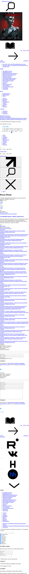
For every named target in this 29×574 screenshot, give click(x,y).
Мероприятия (6, 101)
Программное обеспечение (9, 79)
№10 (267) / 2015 (4, 212)
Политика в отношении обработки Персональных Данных (13, 118)
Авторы (4, 103)
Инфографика (6, 94)
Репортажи (5, 87)
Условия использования (5, 117)
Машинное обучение (7, 75)
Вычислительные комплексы (9, 74)
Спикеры (5, 104)
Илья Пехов (2, 226)
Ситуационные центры (8, 86)
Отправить (3, 561)
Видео (4, 96)
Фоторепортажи (6, 93)
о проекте (2, 108)
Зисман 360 (5, 89)
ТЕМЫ (1, 68)
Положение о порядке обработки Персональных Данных (13, 119)
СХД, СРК (5, 81)
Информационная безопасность (10, 73)
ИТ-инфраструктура (7, 71)
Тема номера (14, 213)
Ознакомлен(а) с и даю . (12, 364)
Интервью (5, 99)
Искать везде (5, 534)
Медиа (1, 91)
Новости (5, 100)
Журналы (5, 106)
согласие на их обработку (19, 364)
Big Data (5, 83)
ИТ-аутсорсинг (6, 85)
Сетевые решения (7, 77)
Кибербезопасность (7, 72)
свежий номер (3, 151)
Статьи (4, 98)
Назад (4, 191)
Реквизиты (5, 113)
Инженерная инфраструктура (9, 78)
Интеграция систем (7, 84)
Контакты (5, 112)
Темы (4, 135)
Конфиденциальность (5, 115)
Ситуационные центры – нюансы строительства (12, 216)
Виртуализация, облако (8, 80)
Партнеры (5, 111)
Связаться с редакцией (7, 1)
